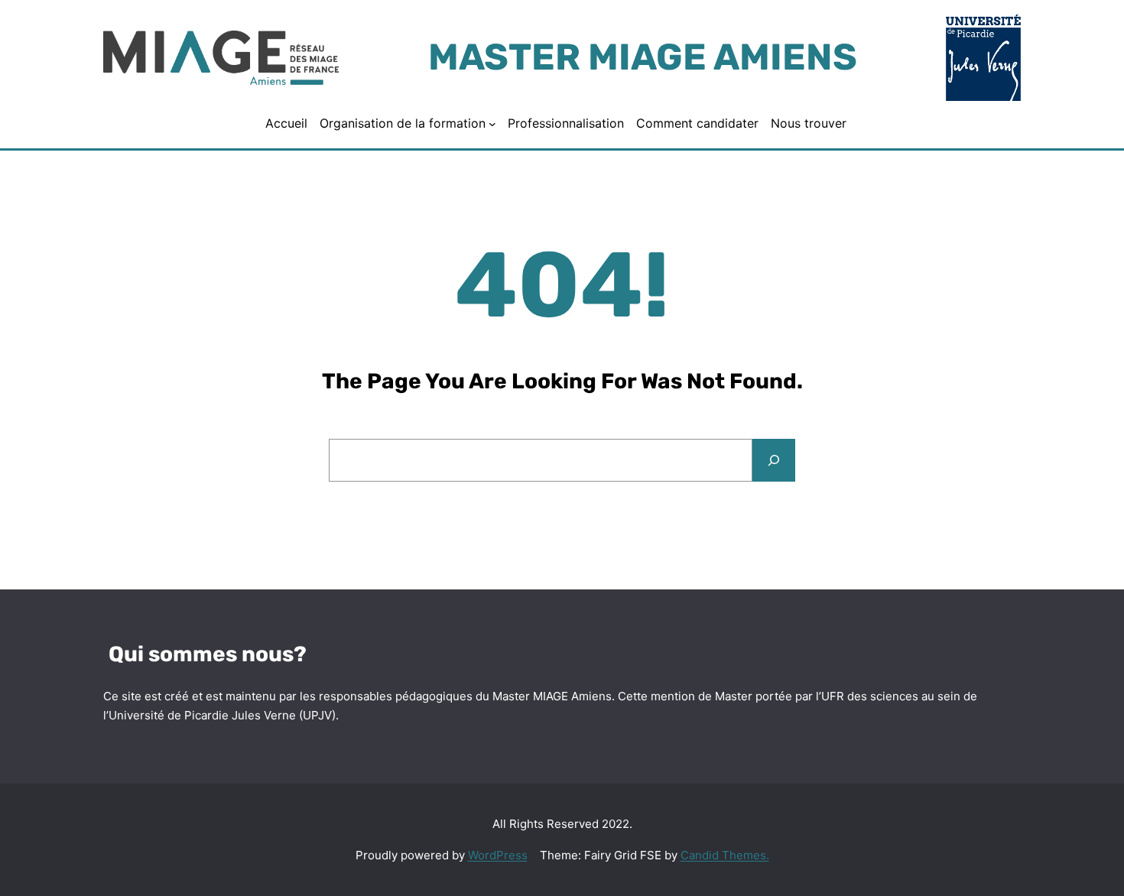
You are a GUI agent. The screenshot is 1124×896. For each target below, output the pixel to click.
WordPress (498, 855)
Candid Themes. (725, 855)
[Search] (773, 460)
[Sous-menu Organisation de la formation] (492, 124)
